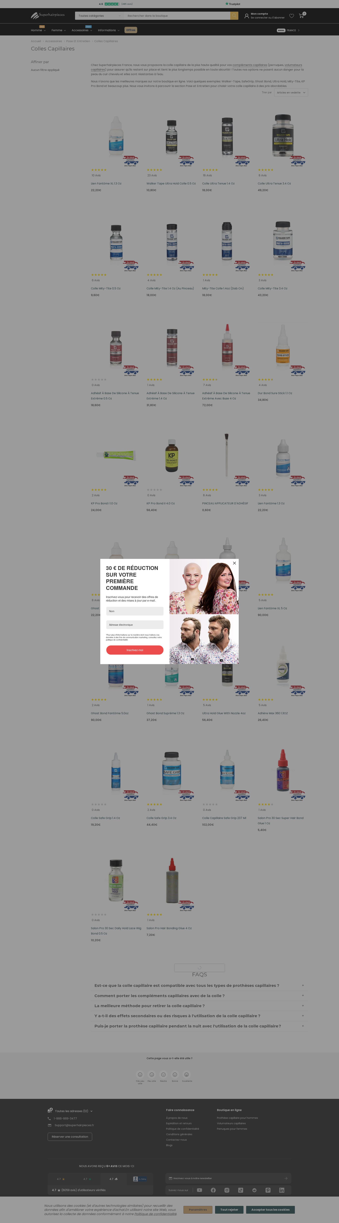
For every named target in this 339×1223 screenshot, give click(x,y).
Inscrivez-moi (135, 647)
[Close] (234, 566)
